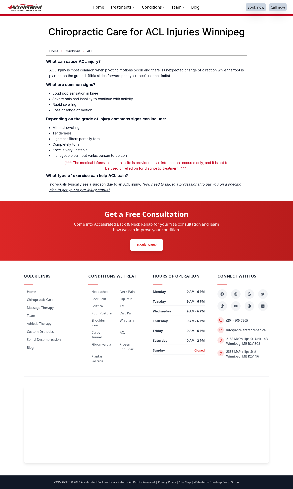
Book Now (146, 245)
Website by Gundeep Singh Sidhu (216, 482)
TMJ (122, 306)
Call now (278, 7)
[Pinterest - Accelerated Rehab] (249, 306)
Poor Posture (101, 313)
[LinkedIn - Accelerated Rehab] (263, 306)
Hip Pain (126, 299)
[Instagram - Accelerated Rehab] (236, 294)
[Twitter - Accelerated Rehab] (263, 294)
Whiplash (127, 320)
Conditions (152, 7)
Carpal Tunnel (96, 334)
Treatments (121, 7)
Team (176, 7)
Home (53, 51)
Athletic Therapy (39, 323)
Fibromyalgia (101, 344)
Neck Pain (127, 291)
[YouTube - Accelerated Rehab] (236, 306)
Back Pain (98, 299)
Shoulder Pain (98, 322)
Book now (255, 7)
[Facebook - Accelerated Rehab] (222, 294)
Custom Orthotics (40, 331)
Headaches (99, 291)
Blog (30, 347)
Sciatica (97, 306)
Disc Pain (127, 313)
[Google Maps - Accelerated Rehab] (249, 294)
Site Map (185, 482)
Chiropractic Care (40, 299)
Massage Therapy (40, 307)
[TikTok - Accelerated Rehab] (222, 306)
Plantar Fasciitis (97, 358)
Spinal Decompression (44, 339)
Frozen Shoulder (127, 346)
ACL (122, 332)
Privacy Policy (167, 482)
